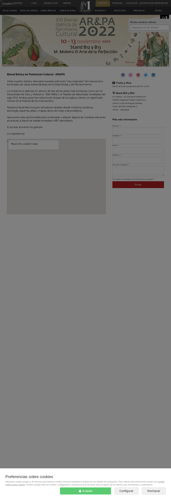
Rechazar (153, 491)
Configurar (126, 491)
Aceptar (87, 491)
